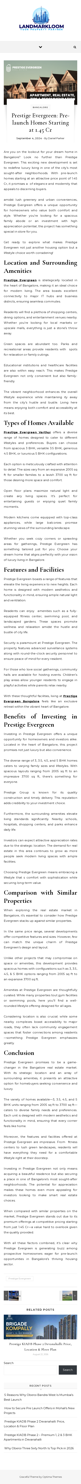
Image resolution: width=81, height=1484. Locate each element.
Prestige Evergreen (19, 1278)
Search (9, 1363)
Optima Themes (52, 1476)
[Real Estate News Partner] (40, 19)
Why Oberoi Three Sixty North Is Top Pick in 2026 (39, 1448)
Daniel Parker (56, 138)
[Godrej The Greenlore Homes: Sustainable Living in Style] (12, 1295)
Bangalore (40, 107)
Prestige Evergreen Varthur (27, 432)
